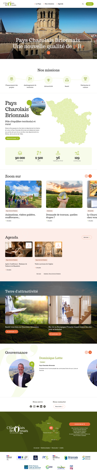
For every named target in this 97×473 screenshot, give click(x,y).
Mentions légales (45, 447)
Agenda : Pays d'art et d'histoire (52, 273)
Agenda (60, 4)
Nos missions (49, 4)
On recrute (36, 447)
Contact (89, 4)
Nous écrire (58, 406)
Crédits (61, 447)
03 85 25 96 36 (79, 424)
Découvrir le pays (11, 138)
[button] (90, 176)
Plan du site (55, 447)
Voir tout (86, 237)
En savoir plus (11, 331)
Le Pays (38, 4)
